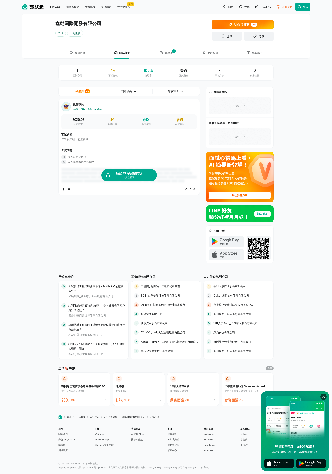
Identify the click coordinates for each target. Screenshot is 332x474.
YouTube (208, 450)
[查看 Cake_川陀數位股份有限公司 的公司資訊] (238, 295)
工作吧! (244, 444)
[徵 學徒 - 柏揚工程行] (139, 389)
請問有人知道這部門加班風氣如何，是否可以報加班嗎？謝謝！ (96, 346)
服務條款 (172, 434)
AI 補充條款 (173, 439)
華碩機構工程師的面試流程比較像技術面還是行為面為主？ (96, 327)
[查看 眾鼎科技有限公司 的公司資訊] (238, 332)
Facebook (209, 444)
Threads (208, 439)
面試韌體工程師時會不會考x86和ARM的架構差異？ (96, 288)
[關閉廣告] (323, 397)
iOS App (99, 434)
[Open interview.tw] (60, 417)
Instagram (209, 434)
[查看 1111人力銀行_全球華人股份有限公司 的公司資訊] (238, 323)
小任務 (243, 439)
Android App (102, 439)
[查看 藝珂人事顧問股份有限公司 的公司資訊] (238, 286)
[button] (75, 439)
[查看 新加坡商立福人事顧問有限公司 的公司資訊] (238, 314)
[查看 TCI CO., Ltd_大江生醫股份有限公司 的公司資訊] (166, 332)
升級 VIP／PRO (66, 439)
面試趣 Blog (137, 434)
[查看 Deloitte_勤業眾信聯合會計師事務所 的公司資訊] (166, 304)
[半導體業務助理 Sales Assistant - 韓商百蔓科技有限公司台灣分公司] (248, 389)
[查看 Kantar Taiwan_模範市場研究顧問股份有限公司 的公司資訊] (166, 341)
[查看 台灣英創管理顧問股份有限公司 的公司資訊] (238, 341)
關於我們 (63, 434)
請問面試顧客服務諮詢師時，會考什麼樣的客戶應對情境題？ (96, 308)
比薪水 (243, 434)
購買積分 (63, 444)
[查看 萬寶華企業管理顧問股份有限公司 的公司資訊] (238, 304)
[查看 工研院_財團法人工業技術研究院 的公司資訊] (166, 286)
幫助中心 (172, 450)
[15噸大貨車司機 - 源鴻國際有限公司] (193, 389)
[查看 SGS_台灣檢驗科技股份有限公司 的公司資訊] (166, 295)
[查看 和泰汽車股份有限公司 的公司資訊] (166, 323)
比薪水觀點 (137, 439)
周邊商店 (63, 450)
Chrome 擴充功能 (104, 444)
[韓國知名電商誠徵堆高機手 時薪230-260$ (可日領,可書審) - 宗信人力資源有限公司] (84, 389)
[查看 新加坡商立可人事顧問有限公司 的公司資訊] (238, 351)
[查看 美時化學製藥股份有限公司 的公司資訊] (166, 351)
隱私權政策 (173, 444)
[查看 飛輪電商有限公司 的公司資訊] (166, 314)
